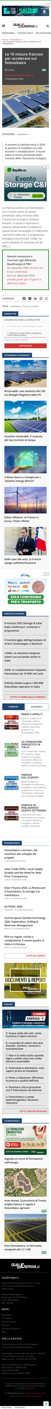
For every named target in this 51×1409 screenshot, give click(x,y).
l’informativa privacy (37, 337)
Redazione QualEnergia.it (19, 75)
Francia (26, 306)
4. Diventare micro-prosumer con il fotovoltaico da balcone (24, 1088)
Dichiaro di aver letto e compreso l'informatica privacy (24, 334)
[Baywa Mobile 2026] (25, 183)
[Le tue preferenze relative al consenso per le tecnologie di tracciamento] (46, 1404)
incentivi (35, 306)
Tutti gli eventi (35, 955)
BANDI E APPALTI (31, 714)
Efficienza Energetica (11, 1328)
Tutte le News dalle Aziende (27, 697)
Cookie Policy (15, 1396)
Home (5, 40)
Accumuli (6, 1325)
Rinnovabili (8, 33)
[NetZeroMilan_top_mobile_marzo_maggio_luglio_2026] (25, 10)
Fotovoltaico (25, 33)
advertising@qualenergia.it (21, 1347)
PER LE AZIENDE (12, 1338)
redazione (30, 1388)
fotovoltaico (15, 306)
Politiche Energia (9, 1321)
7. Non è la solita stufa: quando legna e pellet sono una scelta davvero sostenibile (25, 1058)
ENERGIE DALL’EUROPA (29, 776)
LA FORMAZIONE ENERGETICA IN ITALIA (31, 744)
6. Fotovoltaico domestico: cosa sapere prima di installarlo (25, 1069)
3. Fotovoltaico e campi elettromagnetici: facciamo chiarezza (22, 1099)
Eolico (4, 1332)
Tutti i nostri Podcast (33, 1111)
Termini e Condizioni (32, 1396)
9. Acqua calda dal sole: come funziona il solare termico (23, 1034)
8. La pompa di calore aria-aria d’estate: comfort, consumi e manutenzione (24, 1046)
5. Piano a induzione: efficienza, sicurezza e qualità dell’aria (25, 1079)
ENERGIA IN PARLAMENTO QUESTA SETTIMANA (33, 808)
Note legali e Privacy (35, 1393)
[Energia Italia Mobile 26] (25, 590)
